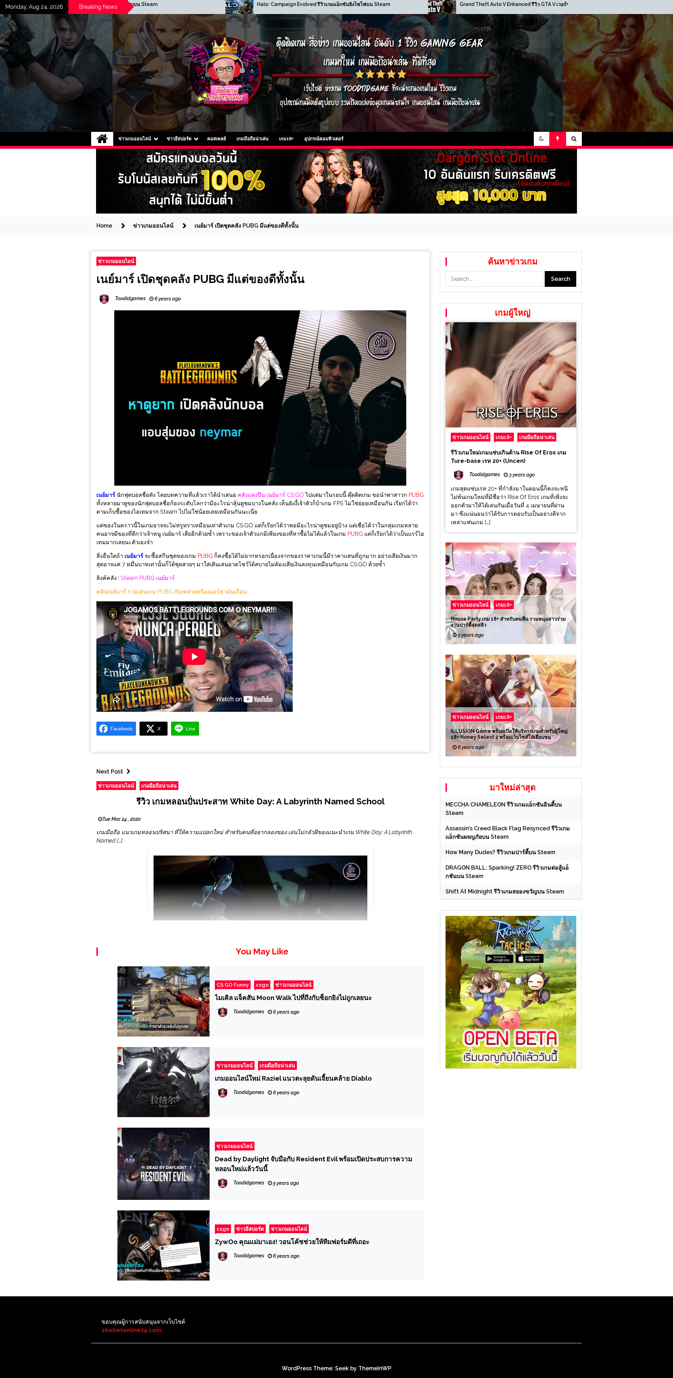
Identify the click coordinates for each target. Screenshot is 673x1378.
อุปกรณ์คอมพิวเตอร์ (324, 138)
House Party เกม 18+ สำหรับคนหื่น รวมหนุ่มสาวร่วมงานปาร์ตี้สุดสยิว (508, 622)
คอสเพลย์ (216, 138)
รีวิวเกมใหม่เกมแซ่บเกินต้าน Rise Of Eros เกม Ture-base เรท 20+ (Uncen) (508, 456)
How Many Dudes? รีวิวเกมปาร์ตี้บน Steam (500, 852)
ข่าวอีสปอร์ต (179, 138)
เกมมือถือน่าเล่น (252, 138)
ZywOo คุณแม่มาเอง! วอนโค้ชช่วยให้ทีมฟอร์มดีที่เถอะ (292, 1241)
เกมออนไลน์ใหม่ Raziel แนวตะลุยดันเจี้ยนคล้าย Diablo (293, 1078)
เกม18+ (286, 138)
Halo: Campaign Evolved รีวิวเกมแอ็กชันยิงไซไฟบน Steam (132, 4)
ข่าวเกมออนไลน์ (134, 138)
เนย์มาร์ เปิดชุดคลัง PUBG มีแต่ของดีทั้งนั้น (200, 278)
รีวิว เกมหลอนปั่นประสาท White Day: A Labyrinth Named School (260, 801)
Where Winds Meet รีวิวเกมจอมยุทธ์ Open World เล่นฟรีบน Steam (546, 4)
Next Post (109, 771)
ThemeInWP (375, 1368)
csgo (262, 985)
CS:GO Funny (233, 985)
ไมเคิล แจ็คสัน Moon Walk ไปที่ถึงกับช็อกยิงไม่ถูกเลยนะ (293, 997)
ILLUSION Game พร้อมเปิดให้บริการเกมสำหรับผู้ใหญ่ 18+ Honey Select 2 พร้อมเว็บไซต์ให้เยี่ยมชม (509, 734)
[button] (541, 139)
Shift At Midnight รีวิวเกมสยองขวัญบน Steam (505, 891)
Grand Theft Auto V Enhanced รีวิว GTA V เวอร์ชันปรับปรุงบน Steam (346, 4)
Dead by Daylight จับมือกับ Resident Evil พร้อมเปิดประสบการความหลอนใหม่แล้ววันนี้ (313, 1164)
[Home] (102, 139)
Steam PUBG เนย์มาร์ (148, 578)
